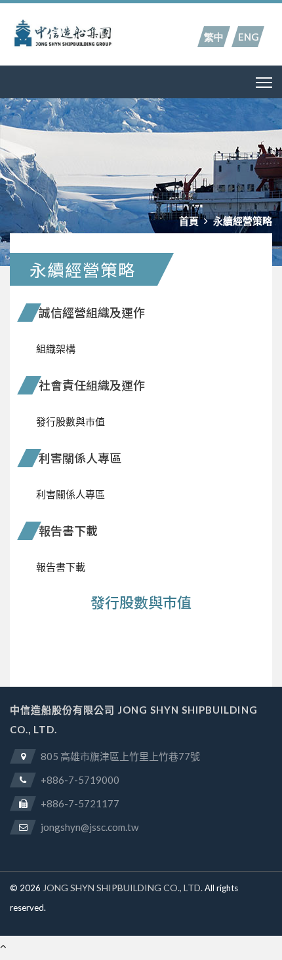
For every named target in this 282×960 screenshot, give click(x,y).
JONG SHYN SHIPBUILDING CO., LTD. (123, 887)
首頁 (189, 221)
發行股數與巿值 (70, 421)
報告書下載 (60, 567)
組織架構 (55, 349)
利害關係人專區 (70, 494)
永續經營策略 (242, 221)
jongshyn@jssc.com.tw (89, 827)
